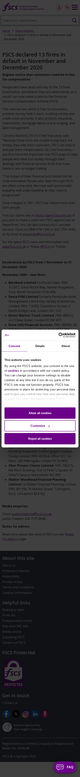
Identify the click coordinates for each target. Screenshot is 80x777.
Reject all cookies (40, 438)
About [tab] (65, 345)
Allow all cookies (40, 412)
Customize (37, 425)
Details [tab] (40, 345)
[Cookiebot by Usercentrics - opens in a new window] (59, 335)
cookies (13, 370)
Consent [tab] (14, 345)
